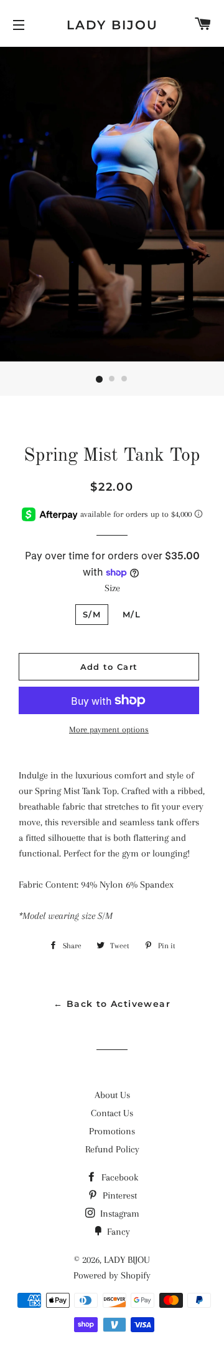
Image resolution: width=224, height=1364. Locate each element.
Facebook (118, 1177)
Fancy (117, 1231)
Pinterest (118, 1195)
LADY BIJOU (112, 24)
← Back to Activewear (112, 1003)
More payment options (109, 729)
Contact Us (112, 1113)
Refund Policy (112, 1149)
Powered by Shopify (112, 1275)
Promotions (112, 1131)
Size (112, 588)
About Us (112, 1095)
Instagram (118, 1213)
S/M (92, 614)
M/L (132, 614)
